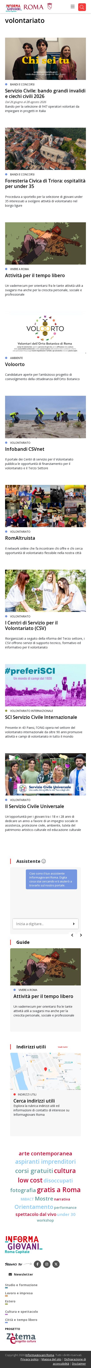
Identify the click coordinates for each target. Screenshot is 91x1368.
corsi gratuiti (34, 1170)
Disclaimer (79, 1364)
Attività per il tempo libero (35, 275)
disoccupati (58, 1180)
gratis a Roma (59, 1189)
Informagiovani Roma (39, 1355)
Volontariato (20, 443)
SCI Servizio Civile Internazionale (41, 717)
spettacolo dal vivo (35, 1214)
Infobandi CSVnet (24, 449)
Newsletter (23, 1274)
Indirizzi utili (31, 1047)
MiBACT (27, 1199)
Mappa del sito (51, 1359)
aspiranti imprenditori (45, 1161)
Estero (10, 1301)
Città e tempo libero (21, 1320)
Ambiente (16, 358)
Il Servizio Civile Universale (34, 806)
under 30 (66, 1214)
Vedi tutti (63, 1047)
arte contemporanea (45, 1153)
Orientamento (33, 1207)
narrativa (62, 1199)
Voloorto (15, 364)
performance (65, 1207)
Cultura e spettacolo (21, 1311)
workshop (45, 1220)
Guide (23, 942)
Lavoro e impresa (19, 1293)
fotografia (23, 1190)
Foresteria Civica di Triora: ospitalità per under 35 (45, 183)
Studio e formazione (21, 1285)
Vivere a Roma (19, 269)
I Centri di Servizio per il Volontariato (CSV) (31, 625)
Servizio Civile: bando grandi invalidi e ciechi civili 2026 (45, 93)
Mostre (44, 1198)
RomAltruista (20, 538)
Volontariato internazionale (31, 711)
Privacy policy (30, 1359)
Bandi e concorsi (22, 84)
